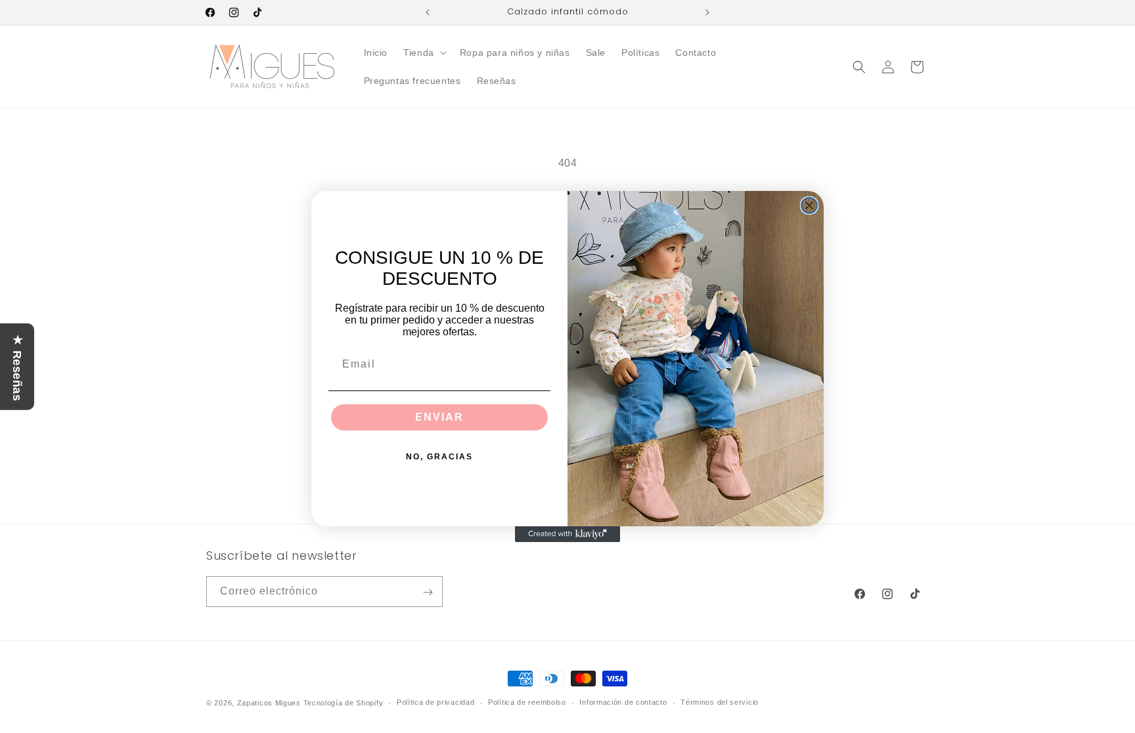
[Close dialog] (809, 205)
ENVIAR (439, 417)
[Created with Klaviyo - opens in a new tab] (567, 534)
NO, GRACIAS (439, 456)
